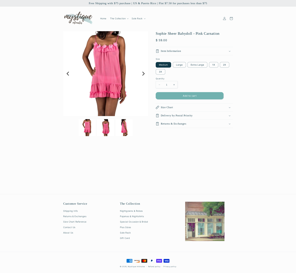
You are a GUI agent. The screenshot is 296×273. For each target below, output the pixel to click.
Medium (163, 64)
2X (224, 64)
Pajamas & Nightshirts (132, 216)
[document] (105, 73)
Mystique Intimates (136, 266)
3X (160, 71)
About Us (68, 232)
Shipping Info (70, 211)
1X (213, 64)
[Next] (143, 73)
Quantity (160, 78)
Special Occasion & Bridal (134, 221)
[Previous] (68, 73)
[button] (119, 18)
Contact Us (69, 227)
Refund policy (154, 266)
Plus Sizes (125, 227)
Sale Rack (125, 232)
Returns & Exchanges (74, 216)
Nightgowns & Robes (131, 211)
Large (179, 64)
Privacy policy (169, 266)
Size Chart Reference (74, 221)
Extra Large (197, 64)
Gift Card (125, 238)
